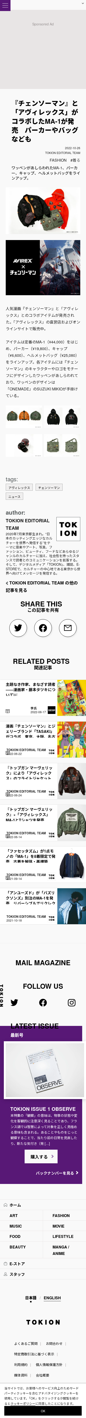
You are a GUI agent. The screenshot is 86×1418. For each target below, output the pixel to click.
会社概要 (42, 1375)
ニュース (14, 496)
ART (14, 1215)
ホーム (15, 1205)
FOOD (15, 1236)
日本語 (31, 1297)
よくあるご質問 (26, 1343)
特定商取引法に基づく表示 (34, 1354)
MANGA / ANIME (61, 1250)
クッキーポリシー (23, 1403)
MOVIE (58, 1226)
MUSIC (16, 1226)
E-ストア (17, 1263)
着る (76, 160)
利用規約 (20, 1364)
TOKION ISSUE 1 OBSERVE (43, 1108)
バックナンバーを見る (55, 1173)
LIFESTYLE (63, 1236)
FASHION (58, 160)
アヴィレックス (19, 487)
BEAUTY (18, 1247)
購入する (39, 1157)
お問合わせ (54, 1343)
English (52, 1297)
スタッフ (17, 1274)
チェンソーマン (49, 487)
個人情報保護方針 (49, 1364)
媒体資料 (20, 1375)
